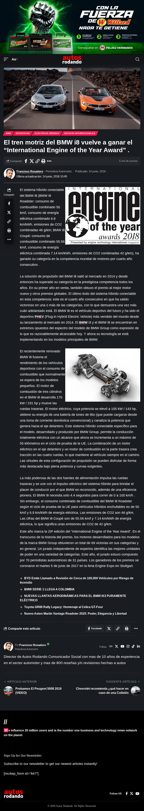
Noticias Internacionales (79, 133)
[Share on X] (31, 161)
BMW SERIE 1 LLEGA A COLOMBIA (49, 589)
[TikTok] (133, 647)
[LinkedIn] (138, 647)
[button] (7, 59)
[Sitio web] (111, 647)
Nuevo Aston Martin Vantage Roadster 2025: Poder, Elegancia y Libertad (75, 613)
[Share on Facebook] (25, 161)
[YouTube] (122, 647)
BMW (8, 133)
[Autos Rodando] (72, 59)
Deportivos (23, 133)
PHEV (39, 316)
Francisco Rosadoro (29, 171)
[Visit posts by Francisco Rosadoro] (9, 173)
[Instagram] (128, 647)
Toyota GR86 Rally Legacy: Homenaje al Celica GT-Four (63, 607)
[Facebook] (127, 794)
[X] (116, 647)
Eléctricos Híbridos (47, 133)
